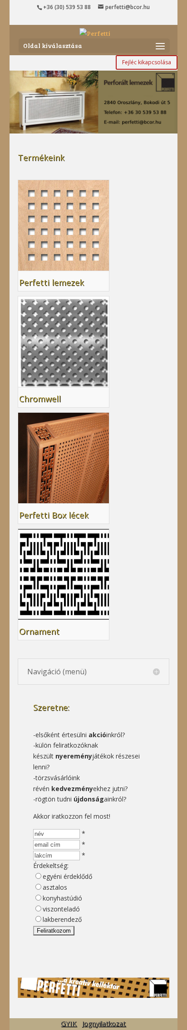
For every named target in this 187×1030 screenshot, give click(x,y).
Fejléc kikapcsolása (146, 62)
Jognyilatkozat (104, 1023)
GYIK (69, 1023)
